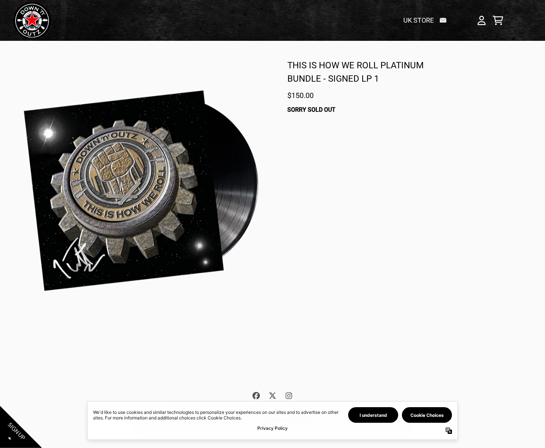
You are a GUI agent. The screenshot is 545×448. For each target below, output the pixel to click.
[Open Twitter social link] (272, 395)
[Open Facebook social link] (256, 395)
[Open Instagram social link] (289, 395)
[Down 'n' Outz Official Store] (32, 20)
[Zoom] (142, 189)
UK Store (418, 20)
